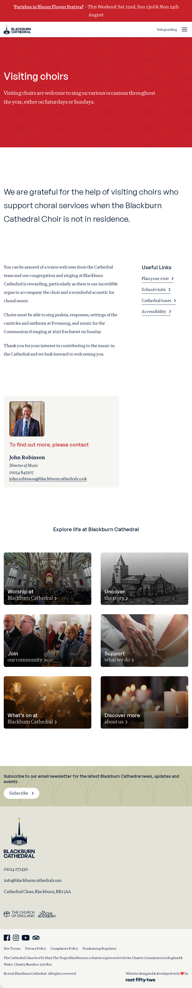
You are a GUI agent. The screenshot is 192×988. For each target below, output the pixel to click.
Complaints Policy (64, 948)
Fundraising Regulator (99, 948)
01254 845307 (21, 472)
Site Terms (12, 948)
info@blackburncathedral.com (32, 880)
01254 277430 (16, 869)
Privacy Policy (35, 948)
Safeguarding (167, 29)
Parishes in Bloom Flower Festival (48, 7)
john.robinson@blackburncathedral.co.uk (48, 478)
